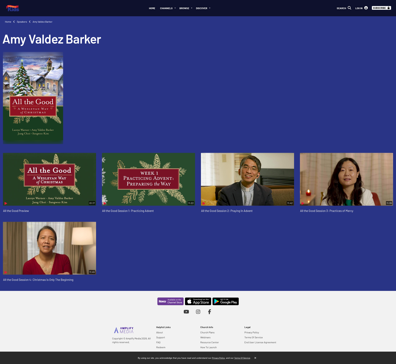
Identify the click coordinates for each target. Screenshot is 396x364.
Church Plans (207, 332)
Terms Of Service (253, 337)
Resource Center (209, 342)
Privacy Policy (251, 332)
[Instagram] (198, 311)
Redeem (160, 347)
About (159, 332)
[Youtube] (186, 311)
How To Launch (208, 347)
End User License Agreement (260, 342)
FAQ (158, 342)
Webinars (205, 337)
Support (160, 337)
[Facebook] (210, 311)
